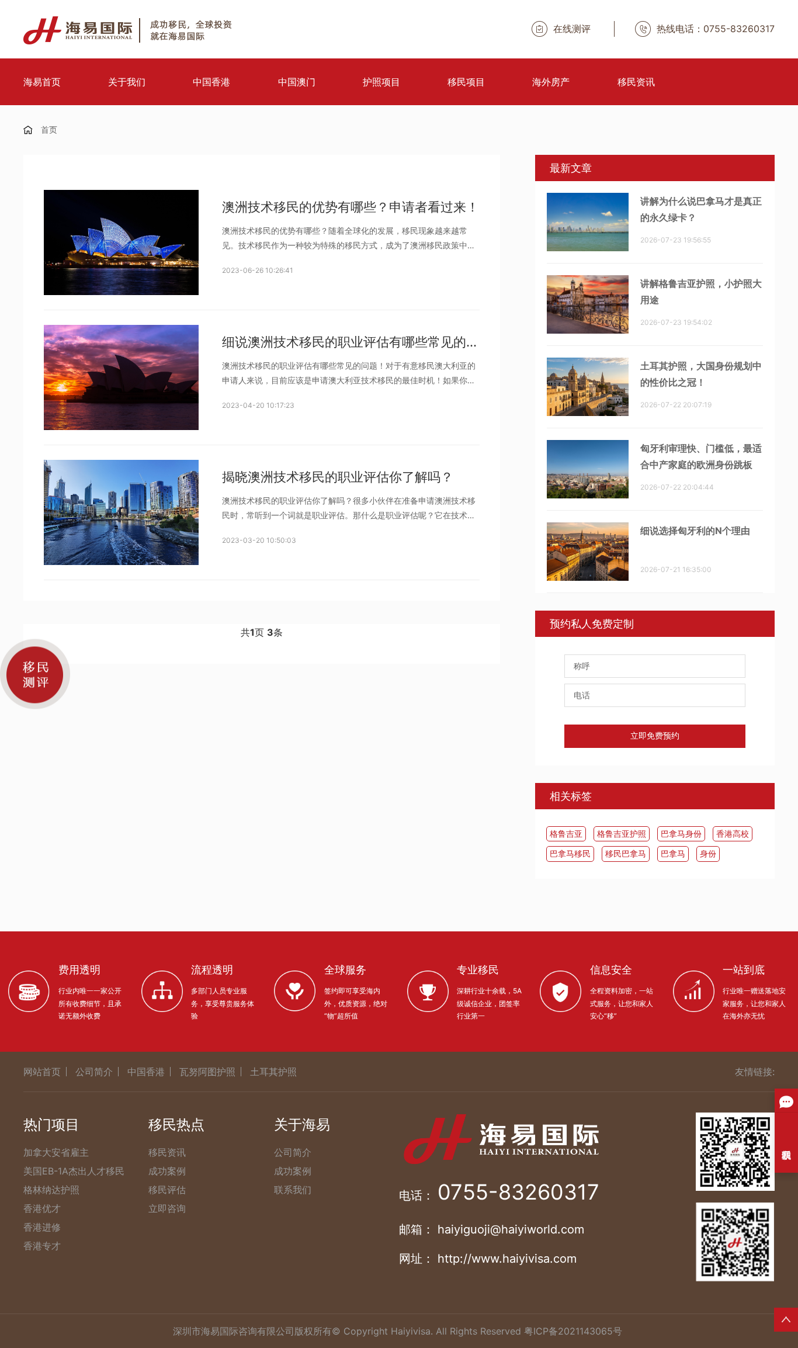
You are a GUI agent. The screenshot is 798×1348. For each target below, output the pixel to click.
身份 (708, 853)
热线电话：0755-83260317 (716, 28)
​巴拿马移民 (570, 853)
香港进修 (42, 1227)
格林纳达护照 (51, 1189)
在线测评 (572, 28)
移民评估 (167, 1189)
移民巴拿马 (625, 853)
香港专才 (42, 1246)
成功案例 (167, 1171)
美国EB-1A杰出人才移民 (73, 1171)
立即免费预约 (654, 735)
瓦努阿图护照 (207, 1071)
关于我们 (126, 82)
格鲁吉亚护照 (621, 833)
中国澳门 (296, 82)
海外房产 (551, 82)
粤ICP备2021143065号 (573, 1331)
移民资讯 (636, 82)
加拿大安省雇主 (56, 1152)
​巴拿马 (673, 853)
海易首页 (42, 82)
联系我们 (292, 1189)
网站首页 (42, 1071)
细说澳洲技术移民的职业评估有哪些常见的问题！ (351, 341)
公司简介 (94, 1071)
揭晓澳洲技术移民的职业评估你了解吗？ (337, 476)
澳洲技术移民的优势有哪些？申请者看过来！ (350, 206)
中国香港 (211, 82)
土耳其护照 (273, 1071)
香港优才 (42, 1208)
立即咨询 (167, 1208)
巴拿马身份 (681, 833)
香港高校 (732, 833)
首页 (49, 129)
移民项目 (466, 82)
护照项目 (381, 82)
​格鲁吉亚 (566, 833)
